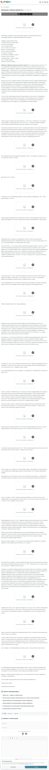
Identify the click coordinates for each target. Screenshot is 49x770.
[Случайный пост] (45, 2)
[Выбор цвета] (13, 738)
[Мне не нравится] (31, 14)
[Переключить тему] (47, 2)
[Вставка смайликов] (11, 738)
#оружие (16, 713)
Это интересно (6, 7)
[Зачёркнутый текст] (9, 738)
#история (10, 713)
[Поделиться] (18, 14)
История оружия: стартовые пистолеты (12, 708)
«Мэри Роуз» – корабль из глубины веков (12, 695)
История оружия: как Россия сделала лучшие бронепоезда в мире (18, 706)
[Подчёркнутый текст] (7, 738)
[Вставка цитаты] (15, 738)
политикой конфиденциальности (26, 763)
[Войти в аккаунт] (40, 2)
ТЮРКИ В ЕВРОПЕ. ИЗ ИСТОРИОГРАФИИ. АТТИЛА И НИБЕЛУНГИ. (18, 700)
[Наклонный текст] (5, 738)
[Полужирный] (3, 738)
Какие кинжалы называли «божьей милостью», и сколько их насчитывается (21, 697)
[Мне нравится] (28, 14)
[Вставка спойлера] (17, 738)
